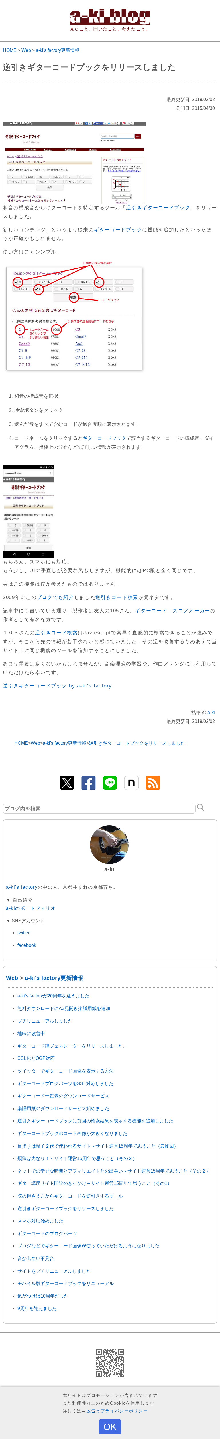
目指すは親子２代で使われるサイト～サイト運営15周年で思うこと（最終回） (97, 1146)
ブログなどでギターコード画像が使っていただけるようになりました (88, 1245)
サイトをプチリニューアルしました (54, 1271)
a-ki (211, 712)
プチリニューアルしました (44, 1021)
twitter (23, 932)
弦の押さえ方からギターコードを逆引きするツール (70, 1196)
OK (110, 1427)
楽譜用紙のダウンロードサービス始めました (63, 1108)
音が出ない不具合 (35, 1258)
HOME (10, 50)
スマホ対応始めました (40, 1220)
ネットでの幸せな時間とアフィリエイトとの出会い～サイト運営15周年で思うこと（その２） (114, 1171)
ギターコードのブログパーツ (47, 1233)
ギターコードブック (118, 230)
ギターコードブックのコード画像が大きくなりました (72, 1133)
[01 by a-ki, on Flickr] (74, 125)
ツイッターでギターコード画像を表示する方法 (65, 1070)
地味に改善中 (31, 1033)
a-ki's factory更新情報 (57, 50)
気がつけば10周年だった (42, 1296)
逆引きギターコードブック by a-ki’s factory (57, 686)
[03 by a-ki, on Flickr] (28, 470)
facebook (26, 945)
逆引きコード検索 (116, 597)
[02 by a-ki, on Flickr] (74, 265)
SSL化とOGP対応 (36, 1058)
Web (26, 50)
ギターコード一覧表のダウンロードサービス (63, 1095)
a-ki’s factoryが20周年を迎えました (53, 995)
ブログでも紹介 (55, 597)
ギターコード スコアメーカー (172, 610)
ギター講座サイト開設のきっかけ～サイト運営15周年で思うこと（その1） (94, 1183)
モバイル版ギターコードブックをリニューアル (65, 1283)
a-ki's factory (22, 887)
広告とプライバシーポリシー (117, 1410)
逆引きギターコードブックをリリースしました (65, 1208)
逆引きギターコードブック (158, 207)
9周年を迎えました (37, 1308)
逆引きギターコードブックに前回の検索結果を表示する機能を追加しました (95, 1120)
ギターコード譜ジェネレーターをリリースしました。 (72, 1046)
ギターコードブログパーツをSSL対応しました (65, 1083)
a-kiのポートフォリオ (31, 908)
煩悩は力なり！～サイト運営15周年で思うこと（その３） (77, 1158)
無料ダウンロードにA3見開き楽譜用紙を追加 (63, 1008)
